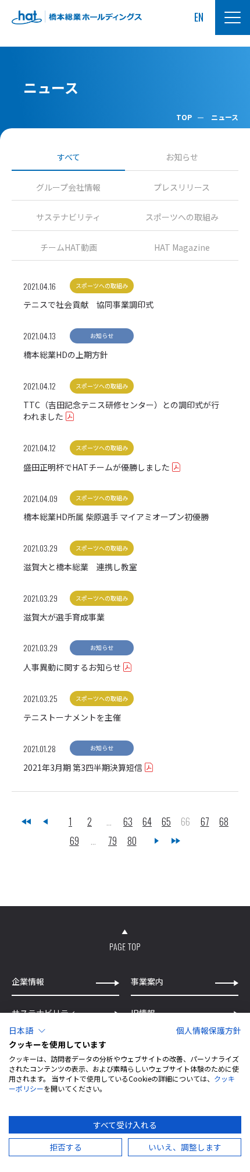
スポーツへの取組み (182, 217)
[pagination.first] (26, 822)
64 (147, 822)
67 (205, 822)
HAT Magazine (182, 247)
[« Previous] (45, 822)
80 (132, 841)
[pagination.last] (176, 841)
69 (74, 841)
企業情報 (28, 981)
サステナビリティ (68, 217)
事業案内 (147, 981)
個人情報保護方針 (208, 1030)
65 (166, 822)
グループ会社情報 (68, 187)
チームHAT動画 (68, 247)
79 (112, 841)
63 (128, 822)
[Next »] (157, 841)
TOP (184, 117)
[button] (27, 1031)
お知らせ (182, 157)
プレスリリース (181, 187)
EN (198, 17)
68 (223, 822)
